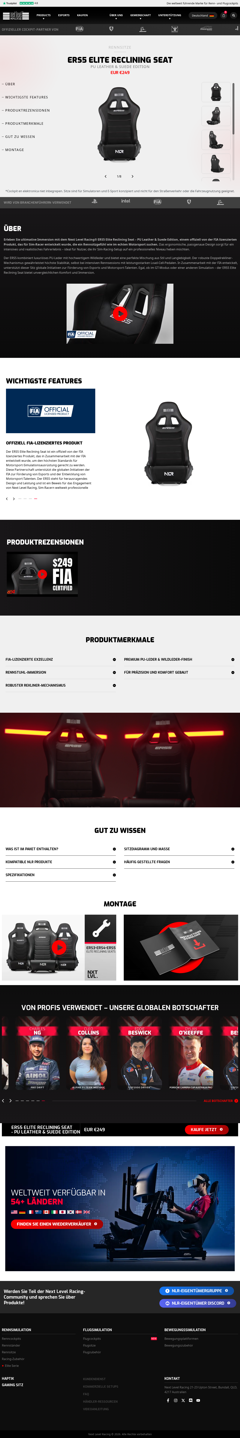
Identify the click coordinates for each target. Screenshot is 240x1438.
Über (10, 84)
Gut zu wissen (20, 136)
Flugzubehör (92, 1352)
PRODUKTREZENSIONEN (27, 110)
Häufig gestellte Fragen (147, 862)
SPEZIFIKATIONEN (20, 875)
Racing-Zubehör (13, 1359)
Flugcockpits (92, 1339)
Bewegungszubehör (178, 1345)
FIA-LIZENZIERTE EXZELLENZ (29, 659)
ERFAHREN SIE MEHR (37, 1082)
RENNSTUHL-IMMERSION (26, 672)
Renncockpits (11, 1339)
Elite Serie (12, 1366)
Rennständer (11, 1345)
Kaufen (82, 15)
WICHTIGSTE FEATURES (26, 97)
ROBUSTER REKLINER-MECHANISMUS (36, 685)
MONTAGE (14, 149)
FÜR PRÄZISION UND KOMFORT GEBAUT (156, 672)
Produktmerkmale (24, 123)
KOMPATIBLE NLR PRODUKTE (29, 862)
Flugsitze (89, 1345)
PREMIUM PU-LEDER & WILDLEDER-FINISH (158, 659)
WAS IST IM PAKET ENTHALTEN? (32, 849)
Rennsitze (9, 1352)
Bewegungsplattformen (181, 1339)
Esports (64, 15)
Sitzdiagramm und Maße (147, 849)
